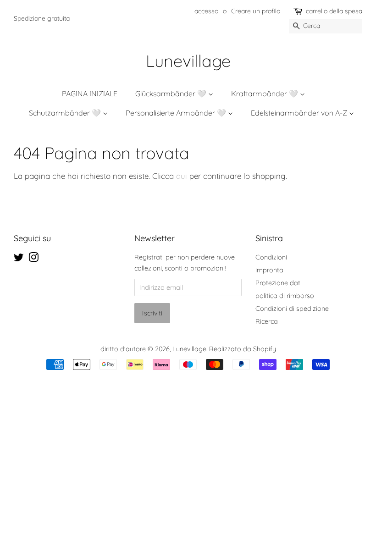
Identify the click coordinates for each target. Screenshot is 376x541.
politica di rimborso (284, 296)
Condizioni (271, 257)
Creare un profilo (255, 11)
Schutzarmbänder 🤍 (66, 112)
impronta (269, 270)
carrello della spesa (334, 11)
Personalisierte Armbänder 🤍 (177, 112)
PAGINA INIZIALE (89, 93)
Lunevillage (188, 61)
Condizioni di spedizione (292, 308)
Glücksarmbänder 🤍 (171, 93)
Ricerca (266, 321)
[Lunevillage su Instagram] (33, 259)
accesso (206, 11)
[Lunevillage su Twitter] (19, 259)
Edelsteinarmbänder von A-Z (300, 112)
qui (181, 176)
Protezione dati (278, 283)
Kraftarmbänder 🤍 (265, 93)
